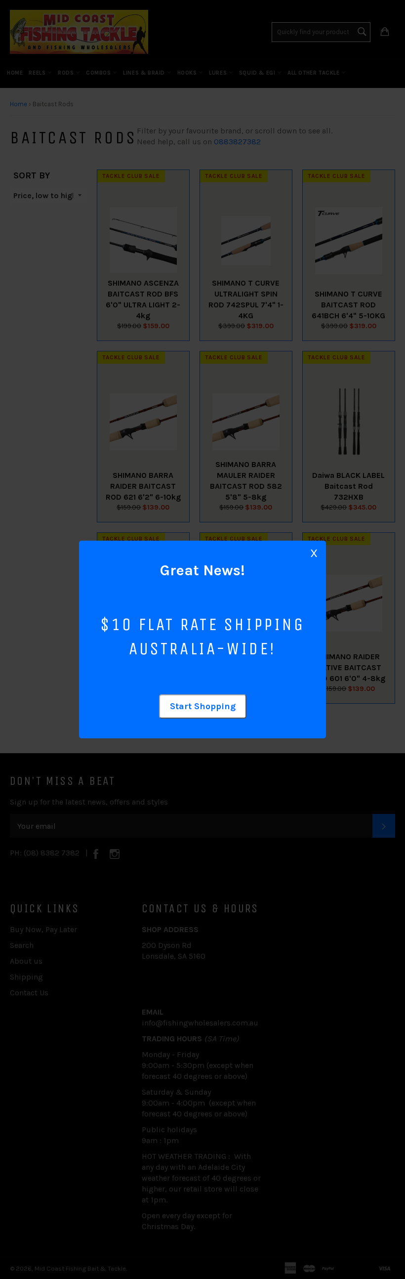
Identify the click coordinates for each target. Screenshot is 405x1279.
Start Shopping (203, 706)
